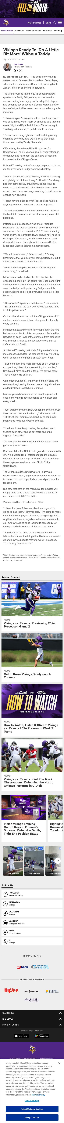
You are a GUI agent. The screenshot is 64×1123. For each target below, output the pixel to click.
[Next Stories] (58, 861)
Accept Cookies (32, 1117)
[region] (32, 1091)
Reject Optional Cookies (32, 1109)
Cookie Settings (32, 1100)
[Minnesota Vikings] (32, 1050)
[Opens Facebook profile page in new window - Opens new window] (16, 70)
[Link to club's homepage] (6, 21)
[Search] (54, 23)
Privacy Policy (38, 1095)
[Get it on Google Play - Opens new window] (42, 1037)
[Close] (59, 1063)
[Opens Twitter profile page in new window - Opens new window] (20, 70)
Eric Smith (18, 64)
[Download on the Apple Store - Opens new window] (21, 1036)
